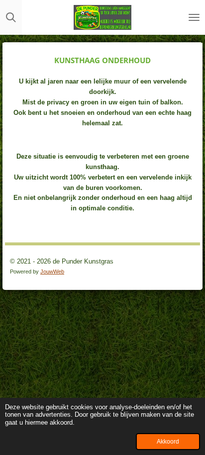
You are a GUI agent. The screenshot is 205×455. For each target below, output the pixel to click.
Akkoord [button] (168, 441)
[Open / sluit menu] (194, 17)
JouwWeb (52, 271)
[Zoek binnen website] (11, 17)
